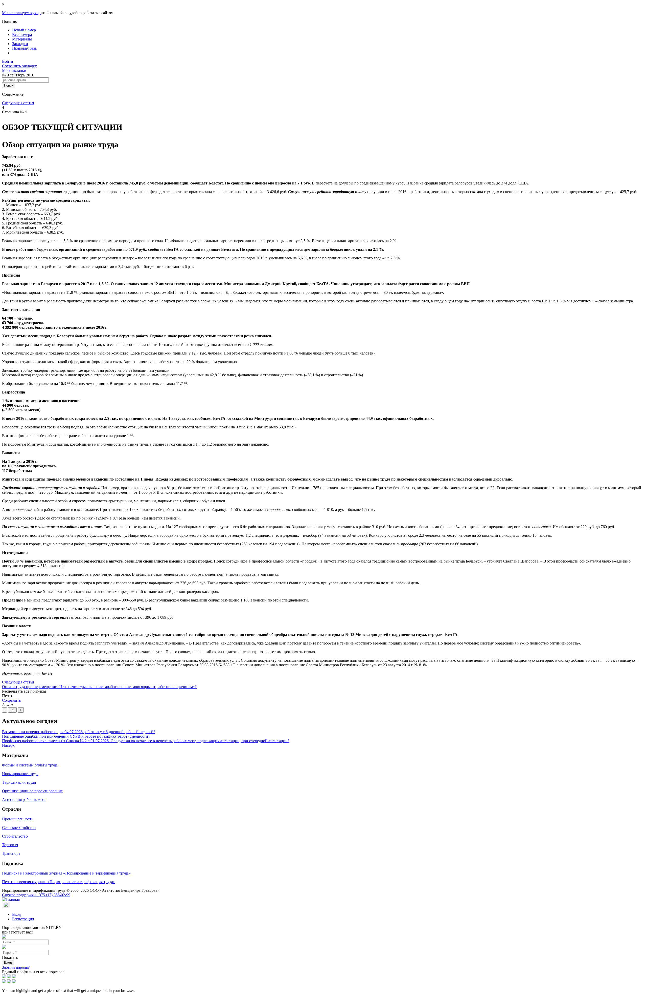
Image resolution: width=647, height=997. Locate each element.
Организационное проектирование (32, 791)
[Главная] (11, 899)
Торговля (10, 845)
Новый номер (24, 30)
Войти (7, 61)
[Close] (6, 905)
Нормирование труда (20, 774)
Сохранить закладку (19, 66)
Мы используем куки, (21, 13)
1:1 (12, 710)
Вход (16, 914)
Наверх (8, 745)
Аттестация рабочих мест (24, 799)
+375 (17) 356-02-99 (36, 895)
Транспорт (11, 853)
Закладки (20, 43)
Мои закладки (14, 70)
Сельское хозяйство (19, 827)
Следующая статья (18, 103)
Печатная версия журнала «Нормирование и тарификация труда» (58, 882)
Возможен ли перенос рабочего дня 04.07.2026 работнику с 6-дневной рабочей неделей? (78, 732)
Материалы (22, 39)
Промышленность (17, 819)
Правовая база (24, 48)
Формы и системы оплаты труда (30, 765)
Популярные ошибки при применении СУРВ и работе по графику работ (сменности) (75, 736)
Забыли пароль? (16, 967)
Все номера (22, 34)
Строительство (15, 836)
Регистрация (23, 919)
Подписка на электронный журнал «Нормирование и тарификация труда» (66, 873)
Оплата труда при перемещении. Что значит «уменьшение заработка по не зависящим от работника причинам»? (99, 686)
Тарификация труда (19, 782)
